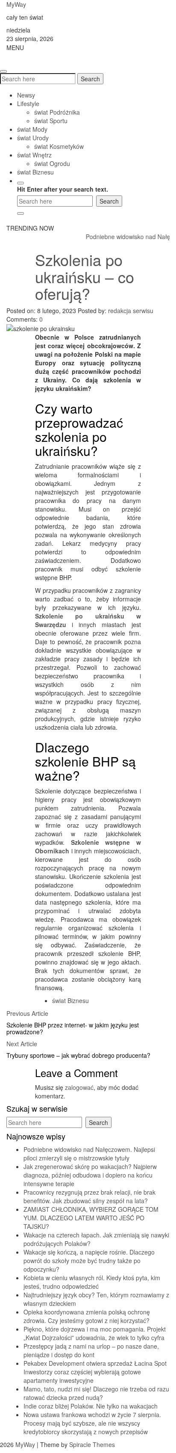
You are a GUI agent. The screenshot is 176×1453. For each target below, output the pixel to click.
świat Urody (33, 137)
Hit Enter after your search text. (62, 189)
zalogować (79, 1087)
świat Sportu (50, 120)
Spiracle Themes (92, 1444)
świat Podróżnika (57, 112)
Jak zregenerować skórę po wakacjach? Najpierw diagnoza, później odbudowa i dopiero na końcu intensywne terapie (90, 1175)
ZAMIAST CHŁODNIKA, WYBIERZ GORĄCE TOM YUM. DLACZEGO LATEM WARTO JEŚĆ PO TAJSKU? (90, 1218)
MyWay (16, 4)
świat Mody (32, 129)
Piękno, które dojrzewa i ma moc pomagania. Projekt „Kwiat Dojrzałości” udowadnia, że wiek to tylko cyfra (94, 1333)
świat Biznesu (35, 172)
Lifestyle (28, 103)
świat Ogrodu (52, 163)
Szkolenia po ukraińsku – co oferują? (84, 276)
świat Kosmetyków (59, 146)
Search (90, 78)
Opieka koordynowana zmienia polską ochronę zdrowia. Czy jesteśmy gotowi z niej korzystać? (86, 1316)
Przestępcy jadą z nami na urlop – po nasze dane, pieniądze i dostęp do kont (91, 1350)
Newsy (26, 95)
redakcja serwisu (130, 310)
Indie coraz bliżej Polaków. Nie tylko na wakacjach (90, 1406)
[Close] (20, 213)
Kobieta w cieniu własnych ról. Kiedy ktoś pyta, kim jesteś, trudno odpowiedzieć (91, 1281)
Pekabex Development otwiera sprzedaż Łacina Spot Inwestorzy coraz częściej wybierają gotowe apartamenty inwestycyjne (95, 1372)
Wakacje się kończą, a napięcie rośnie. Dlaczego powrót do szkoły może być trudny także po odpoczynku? (89, 1260)
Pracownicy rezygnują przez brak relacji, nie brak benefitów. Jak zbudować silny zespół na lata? (89, 1196)
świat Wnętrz (34, 155)
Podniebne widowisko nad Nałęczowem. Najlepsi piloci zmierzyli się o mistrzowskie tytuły (89, 1153)
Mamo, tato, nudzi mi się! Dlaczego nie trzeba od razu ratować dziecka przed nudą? (96, 1393)
